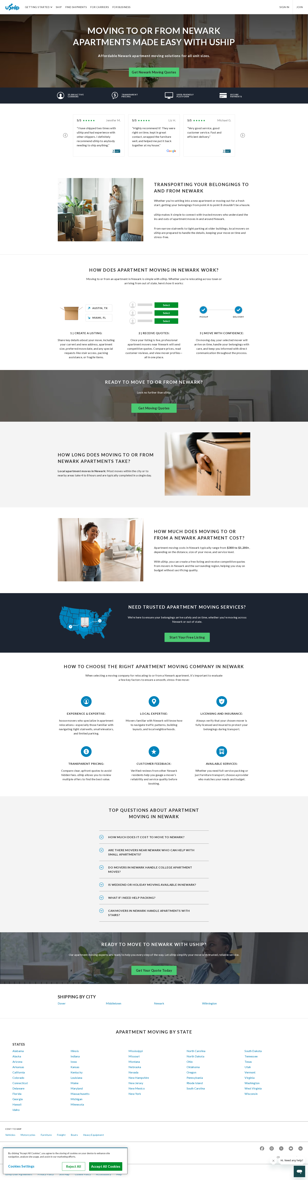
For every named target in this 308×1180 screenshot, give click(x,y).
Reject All (73, 1166)
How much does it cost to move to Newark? (146, 837)
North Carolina (196, 1051)
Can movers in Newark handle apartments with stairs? (149, 913)
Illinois (75, 1051)
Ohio (190, 1061)
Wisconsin (251, 1093)
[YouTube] (291, 1148)
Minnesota (77, 1104)
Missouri (134, 1056)
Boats (74, 1134)
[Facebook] (262, 1148)
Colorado (18, 1077)
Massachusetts (80, 1093)
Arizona (17, 1061)
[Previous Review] (65, 135)
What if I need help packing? (132, 897)
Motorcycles (28, 1134)
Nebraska (135, 1067)
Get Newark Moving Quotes (154, 72)
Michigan (76, 1099)
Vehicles (10, 1134)
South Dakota (253, 1051)
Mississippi (136, 1051)
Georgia (17, 1099)
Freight (61, 1134)
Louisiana (76, 1077)
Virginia (249, 1077)
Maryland (77, 1088)
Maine (75, 1083)
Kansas (75, 1067)
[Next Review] (242, 135)
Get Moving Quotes (154, 408)
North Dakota (195, 1056)
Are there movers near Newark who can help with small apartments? (151, 852)
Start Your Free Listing (187, 637)
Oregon (191, 1072)
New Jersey (136, 1083)
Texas (248, 1061)
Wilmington (209, 1003)
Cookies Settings (21, 1166)
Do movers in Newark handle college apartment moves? (150, 869)
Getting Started (37, 7)
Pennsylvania (195, 1077)
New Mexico (137, 1088)
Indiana (75, 1056)
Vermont (250, 1072)
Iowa (74, 1061)
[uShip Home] (12, 7)
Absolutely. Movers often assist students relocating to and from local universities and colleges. (152, 872)
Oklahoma (193, 1067)
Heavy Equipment (93, 1134)
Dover (62, 1003)
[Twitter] (281, 1148)
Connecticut (20, 1083)
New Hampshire (139, 1077)
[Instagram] (272, 1148)
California (18, 1072)
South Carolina (196, 1088)
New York (135, 1093)
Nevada (133, 1072)
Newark (159, 1003)
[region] (65, 1161)
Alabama (18, 1051)
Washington (252, 1083)
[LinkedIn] (300, 1148)
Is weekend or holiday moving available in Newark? (152, 884)
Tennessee (251, 1056)
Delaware (18, 1088)
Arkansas (18, 1067)
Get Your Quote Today (154, 970)
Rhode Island (195, 1083)
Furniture (46, 1134)
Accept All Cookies (105, 1166)
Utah (248, 1067)
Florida (16, 1093)
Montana (134, 1061)
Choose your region (288, 1157)
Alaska (16, 1056)
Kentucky (77, 1072)
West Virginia (253, 1088)
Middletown (113, 1003)
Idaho (16, 1109)
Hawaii (16, 1104)
